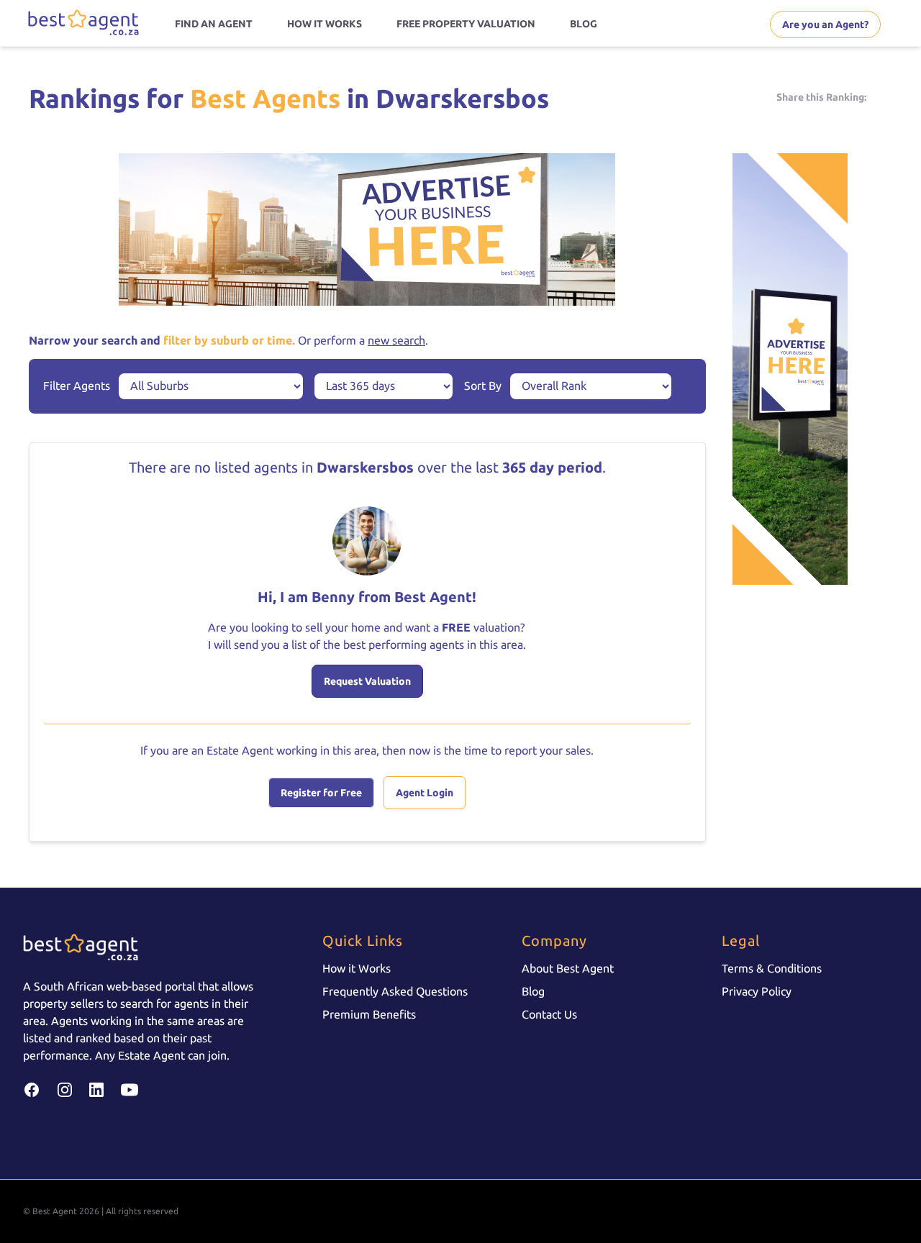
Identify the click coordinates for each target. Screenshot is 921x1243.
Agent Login (424, 792)
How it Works (356, 968)
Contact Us (549, 1014)
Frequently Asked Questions (395, 991)
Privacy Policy (756, 991)
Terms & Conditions (772, 968)
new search (396, 340)
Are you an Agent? (825, 24)
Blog (533, 991)
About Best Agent (568, 968)
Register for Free (321, 792)
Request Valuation (367, 681)
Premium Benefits (369, 1014)
